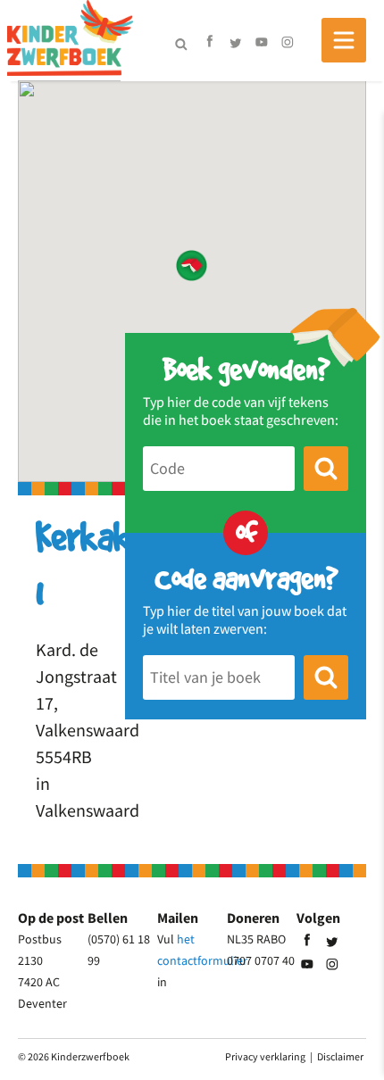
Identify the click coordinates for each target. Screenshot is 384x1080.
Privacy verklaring (265, 1056)
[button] (191, 265)
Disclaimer (340, 1056)
